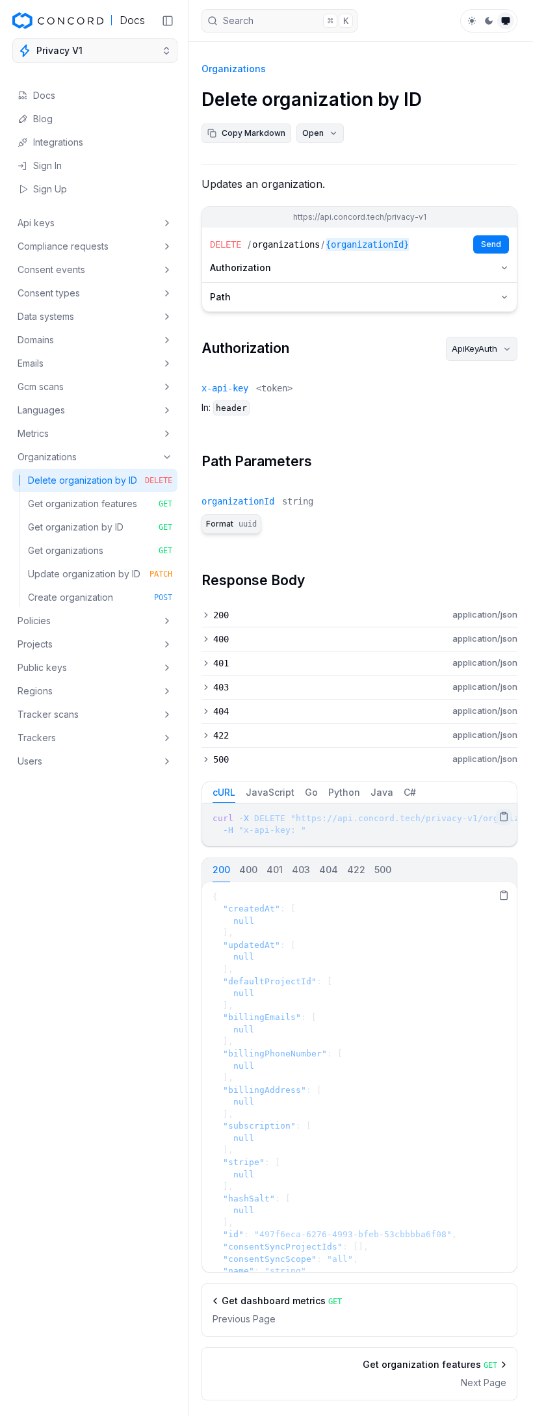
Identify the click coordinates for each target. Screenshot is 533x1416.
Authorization (240, 267)
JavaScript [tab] (270, 792)
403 (221, 687)
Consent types (49, 292)
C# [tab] (410, 792)
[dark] (488, 20)
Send (491, 244)
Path (220, 296)
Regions (35, 690)
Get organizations (100, 550)
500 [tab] (382, 869)
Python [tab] (344, 792)
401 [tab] (274, 869)
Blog (43, 118)
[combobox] (481, 349)
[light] (471, 20)
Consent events (51, 269)
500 (221, 759)
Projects (35, 643)
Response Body (253, 580)
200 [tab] (221, 869)
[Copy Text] (504, 816)
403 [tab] (301, 869)
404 (221, 711)
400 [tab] (248, 869)
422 (221, 735)
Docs (44, 95)
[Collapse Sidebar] (167, 21)
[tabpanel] (359, 824)
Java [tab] (381, 792)
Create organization (100, 597)
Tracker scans (48, 714)
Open (313, 133)
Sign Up (50, 188)
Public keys (42, 667)
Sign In (47, 165)
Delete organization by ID (100, 480)
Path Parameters (257, 461)
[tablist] (359, 792)
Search (285, 20)
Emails (31, 363)
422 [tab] (356, 869)
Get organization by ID (100, 526)
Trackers (37, 737)
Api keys (36, 222)
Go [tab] (311, 792)
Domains (36, 339)
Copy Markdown (253, 133)
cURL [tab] (224, 792)
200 (221, 615)
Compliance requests (63, 246)
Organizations (47, 456)
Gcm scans (41, 386)
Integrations (58, 142)
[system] (505, 20)
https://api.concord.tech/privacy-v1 (359, 217)
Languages (41, 409)
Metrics (33, 433)
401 (221, 663)
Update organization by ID (100, 573)
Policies (34, 620)
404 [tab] (328, 869)
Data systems (46, 316)
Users (30, 761)
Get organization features (100, 503)
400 (221, 639)
